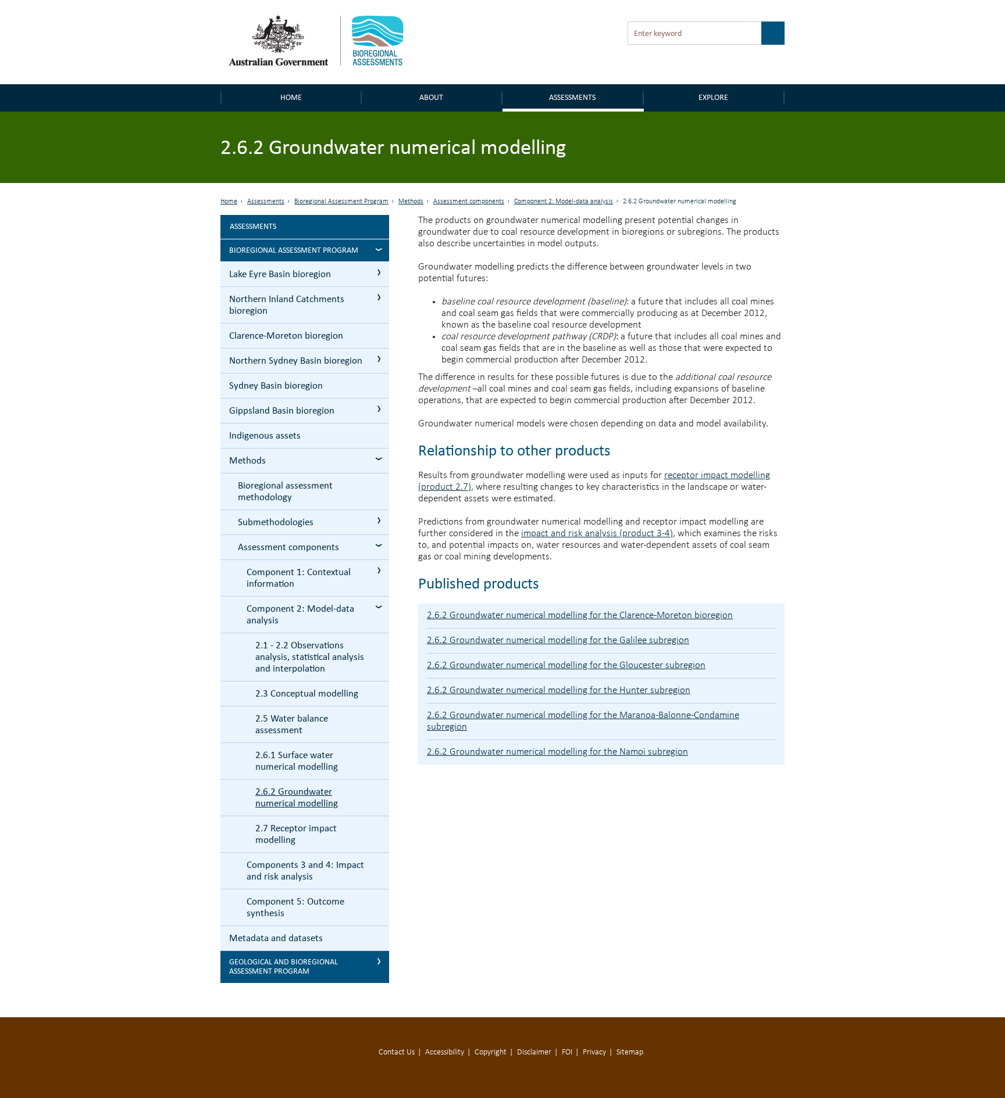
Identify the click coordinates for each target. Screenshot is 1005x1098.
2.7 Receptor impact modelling (296, 834)
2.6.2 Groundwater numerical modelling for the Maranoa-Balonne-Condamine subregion (583, 721)
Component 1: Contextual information (299, 578)
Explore (713, 97)
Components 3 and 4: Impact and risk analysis (305, 870)
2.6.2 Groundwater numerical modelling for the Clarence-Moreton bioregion (580, 615)
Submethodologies (275, 522)
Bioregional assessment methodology (285, 491)
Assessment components (468, 201)
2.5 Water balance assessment (291, 724)
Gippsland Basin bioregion (281, 410)
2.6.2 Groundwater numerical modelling (296, 797)
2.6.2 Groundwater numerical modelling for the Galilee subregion (558, 640)
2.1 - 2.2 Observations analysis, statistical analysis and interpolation (309, 656)
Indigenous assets (265, 435)
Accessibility (444, 1052)
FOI (567, 1052)
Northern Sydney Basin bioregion (295, 360)
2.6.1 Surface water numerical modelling (296, 761)
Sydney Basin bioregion (276, 385)
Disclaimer (534, 1052)
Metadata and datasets (276, 938)
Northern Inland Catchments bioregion (286, 305)
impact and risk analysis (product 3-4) (597, 534)
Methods (410, 201)
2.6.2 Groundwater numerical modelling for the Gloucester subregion (566, 665)
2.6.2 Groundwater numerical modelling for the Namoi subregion (557, 752)
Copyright (491, 1052)
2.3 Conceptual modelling (306, 693)
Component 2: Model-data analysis (563, 201)
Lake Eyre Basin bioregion (280, 274)
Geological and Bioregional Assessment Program (283, 966)
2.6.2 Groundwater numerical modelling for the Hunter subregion (558, 690)
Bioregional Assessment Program (341, 201)
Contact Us (397, 1052)
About (431, 97)
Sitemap (629, 1052)
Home (291, 97)
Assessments (572, 97)
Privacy (594, 1052)
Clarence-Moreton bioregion (286, 335)
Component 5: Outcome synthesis (295, 907)
